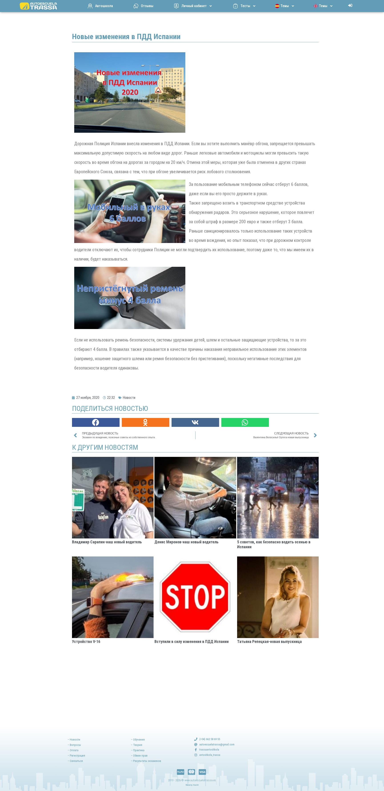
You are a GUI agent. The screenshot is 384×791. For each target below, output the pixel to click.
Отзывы (147, 6)
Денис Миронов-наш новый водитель (186, 542)
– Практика (137, 750)
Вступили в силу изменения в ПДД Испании (191, 641)
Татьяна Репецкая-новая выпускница (269, 641)
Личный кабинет (194, 6)
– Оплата (73, 750)
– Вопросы (74, 745)
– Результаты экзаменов (146, 761)
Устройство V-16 (86, 641)
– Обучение (138, 739)
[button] (96, 422)
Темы (284, 6)
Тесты (245, 6)
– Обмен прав (139, 755)
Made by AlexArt (192, 785)
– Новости (74, 739)
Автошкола (104, 6)
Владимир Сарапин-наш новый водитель (107, 542)
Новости (129, 398)
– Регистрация (76, 755)
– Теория (136, 745)
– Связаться (75, 761)
